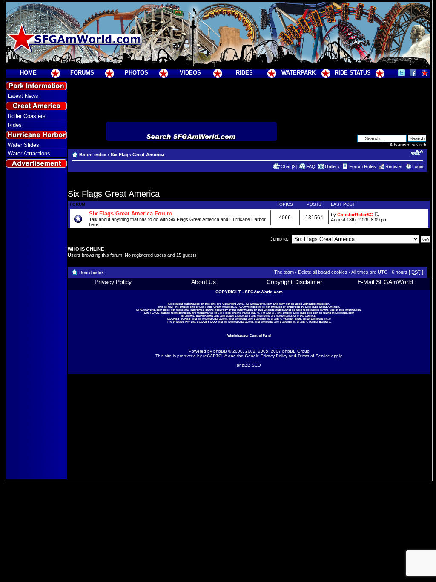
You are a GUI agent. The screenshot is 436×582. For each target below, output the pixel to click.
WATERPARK (298, 72)
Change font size (417, 153)
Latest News (23, 96)
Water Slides (23, 145)
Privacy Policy (113, 281)
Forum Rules (362, 166)
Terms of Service (314, 355)
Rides (15, 125)
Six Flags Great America (137, 154)
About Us (203, 281)
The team (284, 272)
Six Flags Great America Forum (130, 213)
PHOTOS (136, 72)
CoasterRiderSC (355, 214)
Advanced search (408, 144)
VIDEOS (190, 72)
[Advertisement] (36, 324)
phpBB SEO (249, 365)
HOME (28, 72)
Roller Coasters (27, 116)
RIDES (244, 72)
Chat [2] (289, 166)
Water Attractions (29, 153)
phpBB (220, 351)
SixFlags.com (344, 312)
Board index (92, 154)
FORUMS (82, 72)
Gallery (332, 166)
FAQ (311, 166)
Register (394, 166)
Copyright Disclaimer (294, 281)
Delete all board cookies (322, 272)
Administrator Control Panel (249, 335)
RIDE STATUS (353, 72)
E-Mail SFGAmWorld (385, 281)
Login (417, 166)
